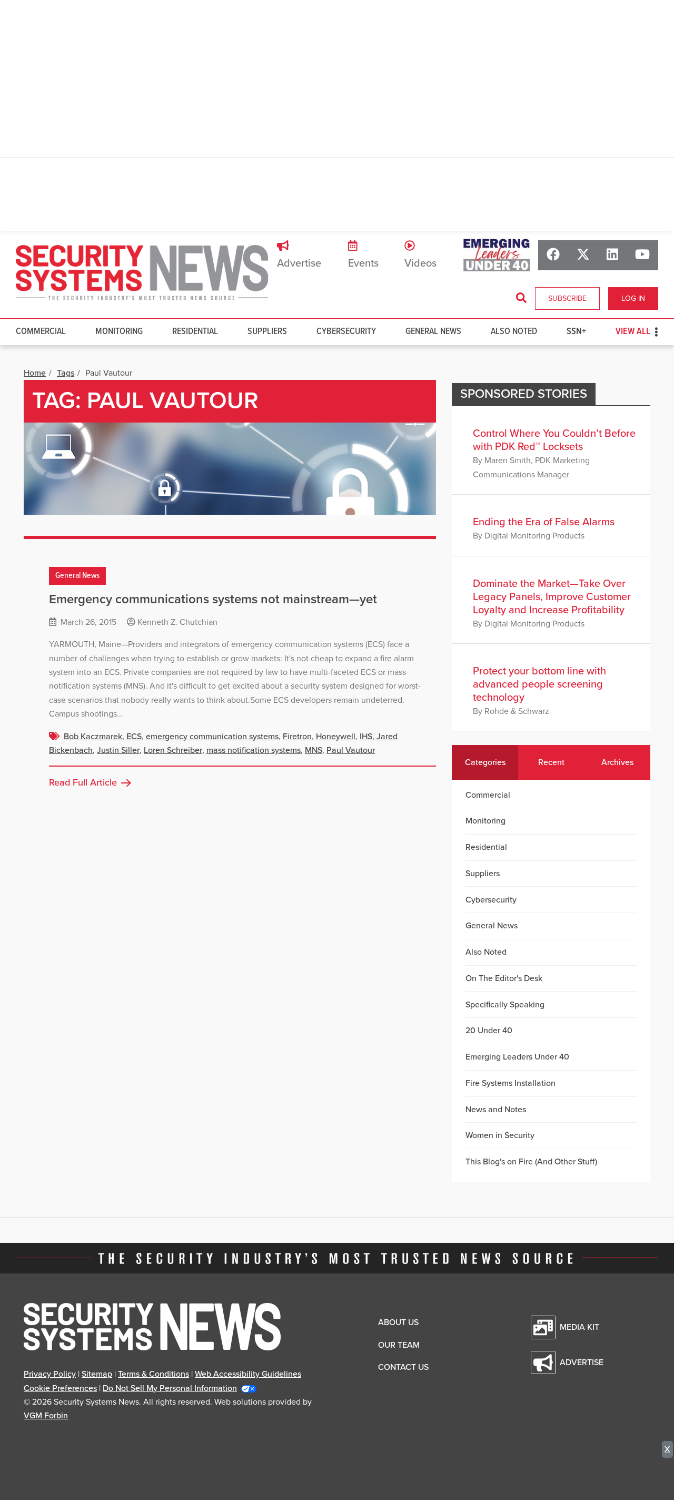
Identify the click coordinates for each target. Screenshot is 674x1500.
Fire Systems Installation (510, 1083)
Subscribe (567, 298)
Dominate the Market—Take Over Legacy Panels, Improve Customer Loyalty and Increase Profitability (552, 596)
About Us (398, 1322)
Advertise (299, 263)
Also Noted (514, 332)
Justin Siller (118, 750)
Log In (633, 298)
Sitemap (97, 1374)
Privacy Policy (50, 1374)
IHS (366, 736)
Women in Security (499, 1135)
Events (363, 263)
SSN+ (576, 332)
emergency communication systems (212, 736)
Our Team (399, 1345)
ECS (134, 736)
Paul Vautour (350, 750)
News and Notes (495, 1109)
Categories (485, 762)
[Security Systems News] (142, 273)
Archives (617, 762)
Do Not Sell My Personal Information (170, 1388)
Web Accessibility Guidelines (248, 1374)
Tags (65, 373)
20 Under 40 (488, 1030)
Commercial (41, 332)
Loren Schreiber (173, 750)
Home (35, 373)
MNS (313, 750)
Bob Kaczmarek (93, 736)
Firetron (297, 736)
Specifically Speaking (504, 1004)
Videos (420, 263)
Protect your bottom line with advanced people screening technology (539, 684)
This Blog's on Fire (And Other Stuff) (531, 1161)
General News (433, 332)
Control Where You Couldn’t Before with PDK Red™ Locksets (554, 440)
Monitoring (119, 332)
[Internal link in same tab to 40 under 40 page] (496, 254)
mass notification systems (253, 750)
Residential (195, 332)
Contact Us (403, 1367)
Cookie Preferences (60, 1388)
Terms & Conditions (153, 1374)
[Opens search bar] (521, 298)
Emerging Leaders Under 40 (517, 1057)
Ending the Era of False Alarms (543, 522)
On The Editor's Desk (503, 978)
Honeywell (335, 736)
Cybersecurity (346, 332)
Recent (551, 762)
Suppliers (267, 332)
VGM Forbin (46, 1415)
